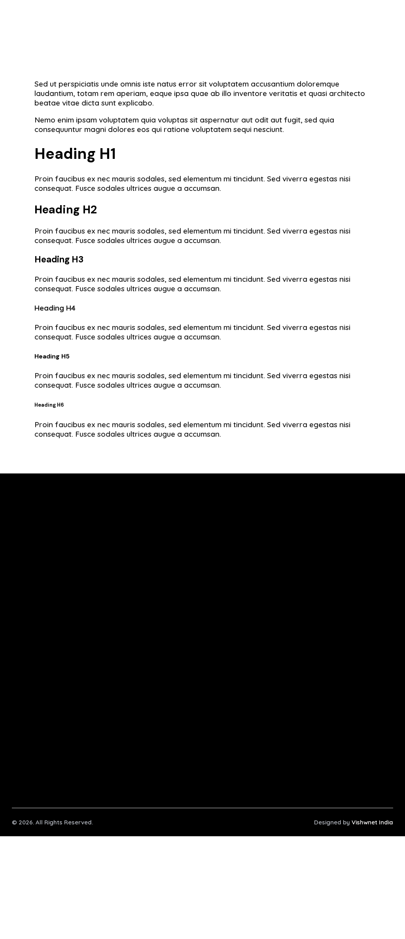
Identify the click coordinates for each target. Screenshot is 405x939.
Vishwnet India (372, 822)
